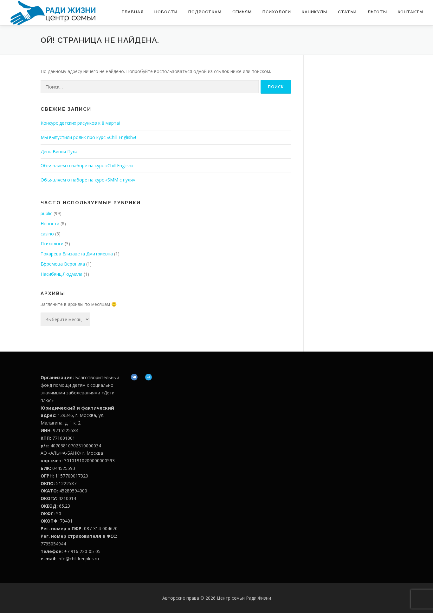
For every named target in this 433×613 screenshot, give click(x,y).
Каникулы (314, 12)
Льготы (377, 12)
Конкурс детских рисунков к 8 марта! (80, 123)
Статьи (347, 12)
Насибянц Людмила (61, 274)
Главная (133, 12)
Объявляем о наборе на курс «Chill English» (87, 165)
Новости (166, 12)
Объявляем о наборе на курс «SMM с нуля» (88, 180)
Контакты (410, 12)
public (46, 213)
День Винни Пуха (59, 151)
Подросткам (205, 12)
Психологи (276, 12)
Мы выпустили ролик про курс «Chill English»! (88, 137)
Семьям (242, 12)
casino (47, 234)
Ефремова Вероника (63, 264)
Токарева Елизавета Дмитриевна (77, 254)
